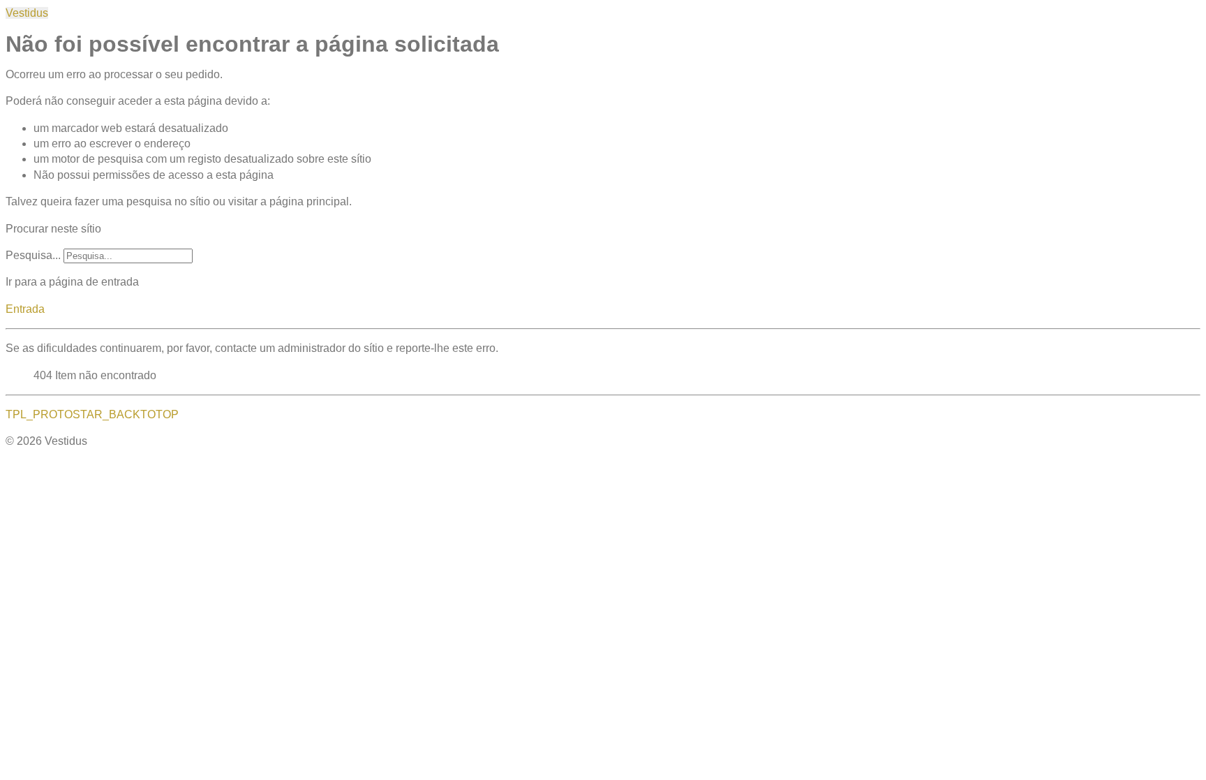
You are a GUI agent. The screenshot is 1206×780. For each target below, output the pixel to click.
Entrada (25, 309)
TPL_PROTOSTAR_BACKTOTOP (92, 414)
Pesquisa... (33, 255)
